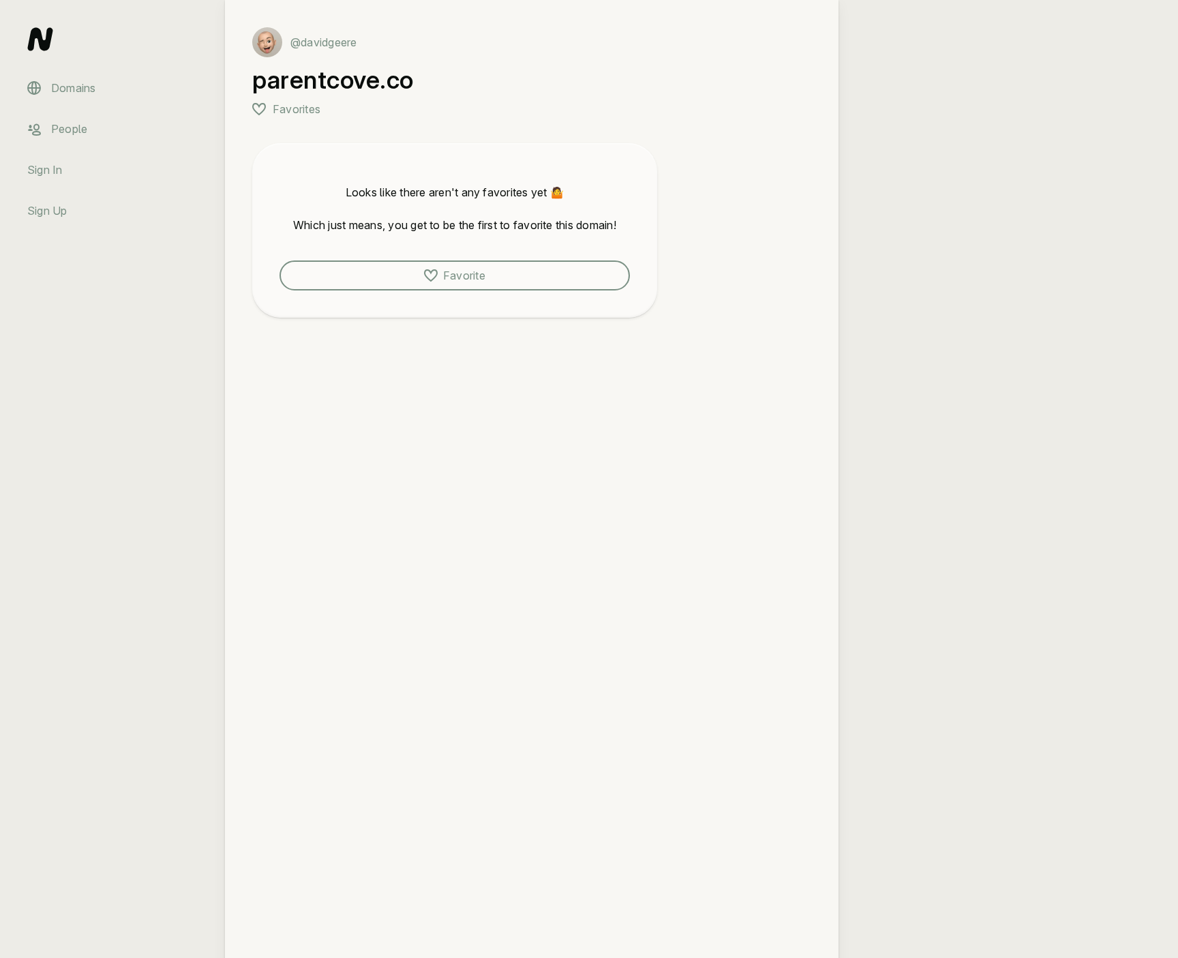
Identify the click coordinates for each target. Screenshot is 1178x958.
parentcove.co (333, 80)
